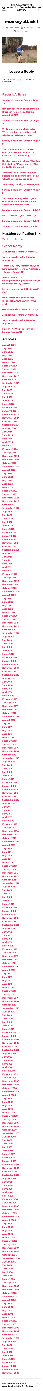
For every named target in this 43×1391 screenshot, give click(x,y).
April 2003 (7, 1314)
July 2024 (7, 432)
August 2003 (9, 1300)
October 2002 (9, 1334)
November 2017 (10, 709)
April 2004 (7, 1275)
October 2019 (9, 629)
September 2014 (10, 841)
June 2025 (7, 393)
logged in (20, 79)
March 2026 (8, 362)
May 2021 (7, 563)
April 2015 (7, 817)
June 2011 (7, 977)
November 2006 (10, 1168)
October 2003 (9, 1293)
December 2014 (10, 831)
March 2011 (8, 987)
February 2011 (9, 991)
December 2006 (10, 1164)
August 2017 (8, 720)
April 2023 (7, 484)
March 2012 (8, 946)
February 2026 (9, 366)
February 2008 (10, 1116)
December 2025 (10, 372)
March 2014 (8, 862)
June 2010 (7, 1018)
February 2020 (10, 616)
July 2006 (7, 1182)
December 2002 (10, 1328)
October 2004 (9, 1255)
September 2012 (10, 925)
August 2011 (8, 970)
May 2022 (7, 522)
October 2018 (9, 671)
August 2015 (8, 803)
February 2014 (9, 866)
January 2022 (9, 536)
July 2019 (7, 640)
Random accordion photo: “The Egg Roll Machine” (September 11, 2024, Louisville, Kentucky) (21, 164)
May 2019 (7, 647)
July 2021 (7, 557)
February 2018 (9, 699)
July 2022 (7, 515)
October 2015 (9, 796)
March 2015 (8, 820)
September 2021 (10, 550)
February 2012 (9, 949)
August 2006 (9, 1178)
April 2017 (7, 734)
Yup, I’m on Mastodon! (13, 239)
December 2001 (10, 1369)
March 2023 (8, 487)
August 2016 (8, 761)
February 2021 (9, 574)
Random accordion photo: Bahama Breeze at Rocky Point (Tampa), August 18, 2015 (20, 112)
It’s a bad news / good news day (19, 215)
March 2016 (8, 779)
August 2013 (8, 886)
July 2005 (7, 1223)
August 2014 (8, 845)
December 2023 (10, 456)
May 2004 (7, 1272)
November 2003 (10, 1289)
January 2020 (9, 619)
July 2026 (7, 348)
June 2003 (7, 1307)
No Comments (23, 31)
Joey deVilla (14, 27)
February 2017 (9, 741)
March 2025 (8, 404)
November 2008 (10, 1084)
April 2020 (7, 609)
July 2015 (7, 807)
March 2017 (8, 737)
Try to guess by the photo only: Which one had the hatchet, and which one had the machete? (19, 132)
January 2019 (9, 661)
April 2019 (7, 650)
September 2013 (10, 883)
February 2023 (9, 491)
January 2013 (9, 911)
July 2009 (7, 1057)
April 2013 (7, 900)
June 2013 (7, 893)
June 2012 (7, 935)
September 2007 (10, 1133)
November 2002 (10, 1331)
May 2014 (7, 855)
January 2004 (9, 1282)
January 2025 (9, 411)
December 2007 (10, 1123)
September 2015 (10, 800)
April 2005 (7, 1234)
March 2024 (8, 445)
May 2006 (7, 1189)
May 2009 (7, 1064)
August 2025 (9, 386)
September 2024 (10, 425)
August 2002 (9, 1341)
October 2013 (9, 880)
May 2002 (7, 1352)
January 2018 (9, 702)
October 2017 (9, 713)
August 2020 (9, 595)
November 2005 (10, 1209)
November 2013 (10, 876)
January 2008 (9, 1119)
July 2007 (7, 1140)
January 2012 (9, 952)
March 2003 (8, 1317)
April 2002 (7, 1355)
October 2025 (9, 379)
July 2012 (7, 932)
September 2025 (10, 383)
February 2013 (9, 907)
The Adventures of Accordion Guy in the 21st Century (21, 7)
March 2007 (8, 1154)
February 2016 (9, 782)
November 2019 (10, 626)
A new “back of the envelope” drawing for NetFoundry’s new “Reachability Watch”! (21, 280)
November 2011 (10, 959)
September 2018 (10, 675)
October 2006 (9, 1171)
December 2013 (10, 873)
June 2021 (7, 560)
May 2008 (7, 1105)
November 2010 (10, 1001)
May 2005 (7, 1230)
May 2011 (6, 980)
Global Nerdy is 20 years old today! (20, 309)
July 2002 (7, 1345)
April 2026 (7, 359)
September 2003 (10, 1296)
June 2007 (7, 1143)
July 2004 (7, 1265)
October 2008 (9, 1088)
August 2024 (9, 428)
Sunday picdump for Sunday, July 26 (21, 210)
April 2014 (7, 859)
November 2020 (10, 584)
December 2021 (10, 539)
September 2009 (10, 1050)
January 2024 (9, 452)
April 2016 (7, 775)
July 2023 (7, 473)
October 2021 (9, 546)
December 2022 (10, 498)
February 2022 (9, 532)
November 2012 (10, 918)
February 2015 (9, 824)
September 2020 (10, 591)
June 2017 (7, 727)
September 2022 (10, 508)
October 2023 (9, 463)
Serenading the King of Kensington (20, 184)
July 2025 (7, 390)
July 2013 (7, 890)
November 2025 (10, 376)
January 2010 (9, 1036)
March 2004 (8, 1279)
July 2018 (7, 682)
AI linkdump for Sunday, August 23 (20, 252)
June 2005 (7, 1227)
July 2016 (7, 765)
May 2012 (7, 939)
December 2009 (10, 1039)
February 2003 (10, 1321)
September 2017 (10, 716)
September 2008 (11, 1091)
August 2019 (8, 636)
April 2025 (7, 400)
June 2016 (7, 768)
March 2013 (8, 904)
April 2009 (7, 1067)
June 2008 (7, 1102)
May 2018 (7, 689)
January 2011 (8, 994)
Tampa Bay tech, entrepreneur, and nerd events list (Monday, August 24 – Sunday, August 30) (21, 269)
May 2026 (7, 355)
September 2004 (11, 1258)
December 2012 (10, 914)
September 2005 (10, 1216)
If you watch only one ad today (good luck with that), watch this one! (19, 300)
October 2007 (9, 1130)
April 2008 (7, 1109)
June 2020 (7, 602)
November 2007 (10, 1126)
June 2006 (7, 1185)
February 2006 (10, 1199)
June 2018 (7, 685)
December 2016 (10, 748)
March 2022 (8, 529)
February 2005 (10, 1241)
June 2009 (7, 1060)
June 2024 (7, 435)
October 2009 (9, 1046)
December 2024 (10, 414)
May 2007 (7, 1147)
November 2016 (10, 751)
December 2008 (10, 1081)
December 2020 (10, 581)
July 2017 (7, 723)
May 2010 (7, 1022)
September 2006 (10, 1175)
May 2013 (7, 897)
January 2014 (9, 869)
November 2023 (10, 459)
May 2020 (7, 605)
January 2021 (9, 577)
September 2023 (10, 466)
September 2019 (10, 633)
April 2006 (7, 1192)
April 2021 (7, 567)
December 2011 (10, 956)
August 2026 (9, 345)
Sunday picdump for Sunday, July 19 (20, 221)
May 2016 (7, 772)
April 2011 (7, 984)
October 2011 (9, 963)
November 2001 (10, 1373)
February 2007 (10, 1157)
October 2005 (9, 1213)
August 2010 (8, 1011)
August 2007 (9, 1137)
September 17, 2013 (32, 27)
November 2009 (10, 1043)
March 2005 (8, 1237)
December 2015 (10, 789)
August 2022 (9, 511)
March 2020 (8, 612)
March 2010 (8, 1029)
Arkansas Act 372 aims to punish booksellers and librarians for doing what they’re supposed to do (20, 175)
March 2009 (8, 1071)
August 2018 (8, 678)
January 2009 (9, 1077)
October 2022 (9, 504)
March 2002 (8, 1359)
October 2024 (9, 421)
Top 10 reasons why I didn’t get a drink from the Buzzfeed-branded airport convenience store (19, 201)
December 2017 (10, 706)
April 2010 (7, 1025)
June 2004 (7, 1268)
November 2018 (10, 668)
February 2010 (9, 1032)
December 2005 (10, 1206)
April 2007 (7, 1150)
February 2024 (10, 449)
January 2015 (9, 827)
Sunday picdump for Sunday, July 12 (20, 226)
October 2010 (9, 1005)
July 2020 (7, 598)
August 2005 (9, 1220)
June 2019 (7, 643)
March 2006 (8, 1196)
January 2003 (9, 1324)
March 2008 (8, 1112)
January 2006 (9, 1202)
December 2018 (10, 664)
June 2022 (7, 518)
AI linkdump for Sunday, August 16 (20, 315)
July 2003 (7, 1303)
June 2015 (7, 810)
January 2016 (9, 786)
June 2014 (7, 852)
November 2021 (10, 543)
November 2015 (10, 793)
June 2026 (7, 352)
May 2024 (7, 438)
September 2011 (10, 966)
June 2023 (7, 477)
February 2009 (10, 1074)
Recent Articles (14, 94)
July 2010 (7, 1015)
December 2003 (10, 1286)
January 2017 (9, 744)
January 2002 (9, 1366)
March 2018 (8, 695)
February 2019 (9, 657)
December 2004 (10, 1248)
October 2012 (9, 921)
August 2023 (9, 470)
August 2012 (8, 928)
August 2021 (8, 553)
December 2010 (10, 998)
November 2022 (10, 501)
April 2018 (7, 692)
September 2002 (10, 1338)
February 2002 (10, 1362)
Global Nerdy (12, 246)
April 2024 (7, 442)
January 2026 (9, 369)
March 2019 (8, 654)
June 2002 (7, 1348)
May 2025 (7, 397)
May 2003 (7, 1310)
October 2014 (9, 838)
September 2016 (10, 758)
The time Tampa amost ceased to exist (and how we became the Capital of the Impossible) (19, 152)
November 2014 (10, 834)
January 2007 (9, 1161)
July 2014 (7, 848)
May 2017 (7, 730)
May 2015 (7, 814)
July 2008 (7, 1098)
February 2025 (9, 407)
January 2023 (9, 494)
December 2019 (10, 623)
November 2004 (10, 1251)
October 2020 (9, 588)
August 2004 (9, 1262)
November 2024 (10, 418)
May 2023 (7, 480)
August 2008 (9, 1095)
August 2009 (9, 1053)
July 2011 (6, 973)
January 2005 (9, 1244)
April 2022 (7, 525)
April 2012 (7, 942)
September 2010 (10, 1008)
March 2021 (8, 570)
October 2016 (9, 754)
